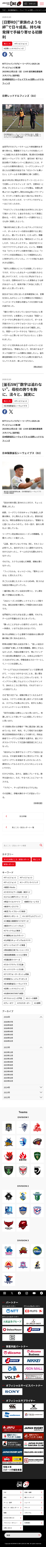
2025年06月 (8, 1065)
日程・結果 (27, 1492)
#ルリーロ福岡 (31, 998)
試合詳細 (23, 816)
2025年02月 (8, 1078)
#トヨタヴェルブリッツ (31, 916)
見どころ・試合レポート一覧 (23, 827)
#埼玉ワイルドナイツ (12, 901)
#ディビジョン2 (21, 43)
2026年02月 (8, 1037)
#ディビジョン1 (10, 877)
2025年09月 (8, 1062)
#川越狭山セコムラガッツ (14, 935)
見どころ (7, 43)
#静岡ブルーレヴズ (31, 901)
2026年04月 (8, 1031)
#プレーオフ (8, 1003)
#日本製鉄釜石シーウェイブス (15, 406)
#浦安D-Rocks (9, 887)
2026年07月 (8, 1021)
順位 (5, 1497)
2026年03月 (8, 1034)
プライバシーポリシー (11, 1523)
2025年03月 (8, 1074)
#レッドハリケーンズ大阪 (14, 969)
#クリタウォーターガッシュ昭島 (16, 974)
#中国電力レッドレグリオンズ (15, 979)
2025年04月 (8, 1071)
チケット (32, 4)
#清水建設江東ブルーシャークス (16, 950)
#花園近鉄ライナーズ (12, 959)
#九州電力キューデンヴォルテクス (17, 940)
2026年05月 (8, 1028)
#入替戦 (37, 1003)
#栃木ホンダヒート (11, 916)
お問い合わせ (8, 1528)
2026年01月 (8, 1041)
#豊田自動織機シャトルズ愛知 (15, 955)
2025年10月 (8, 1058)
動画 (5, 1513)
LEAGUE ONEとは (9, 1518)
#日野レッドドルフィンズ (14, 48)
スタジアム (27, 1513)
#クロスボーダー (23, 1003)
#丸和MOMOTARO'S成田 (13, 993)
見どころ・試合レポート (11, 1508)
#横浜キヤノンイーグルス (14, 925)
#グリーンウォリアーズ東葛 (14, 945)
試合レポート (9, 864)
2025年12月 (8, 1052)
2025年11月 (8, 1055)
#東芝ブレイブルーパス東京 (14, 911)
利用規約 (27, 1523)
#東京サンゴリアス (11, 906)
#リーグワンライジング (29, 882)
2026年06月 (8, 1025)
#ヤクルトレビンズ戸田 (13, 998)
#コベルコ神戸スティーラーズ (15, 897)
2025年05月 (8, 1068)
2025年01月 (8, 1081)
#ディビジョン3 (10, 882)
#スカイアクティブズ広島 (13, 964)
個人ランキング (29, 1497)
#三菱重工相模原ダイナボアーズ (16, 921)
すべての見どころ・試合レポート (16, 859)
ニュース (27, 1502)
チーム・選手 (8, 1502)
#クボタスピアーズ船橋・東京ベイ (17, 892)
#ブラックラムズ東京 (12, 930)
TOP (4, 10)
